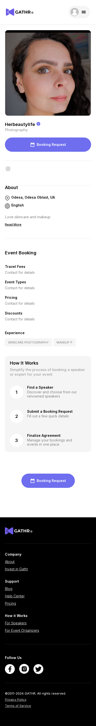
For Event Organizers (22, 630)
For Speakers (16, 623)
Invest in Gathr (16, 569)
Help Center (15, 596)
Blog (8, 588)
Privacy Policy (15, 699)
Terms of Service (18, 705)
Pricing (10, 603)
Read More (13, 224)
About (10, 561)
